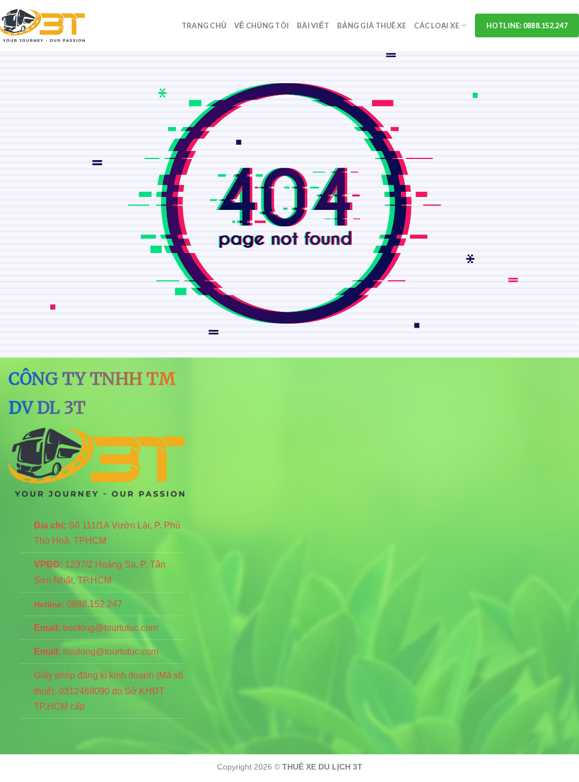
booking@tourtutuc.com (110, 628)
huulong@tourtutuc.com (110, 651)
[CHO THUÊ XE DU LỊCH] (42, 25)
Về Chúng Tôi (261, 25)
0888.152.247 (94, 604)
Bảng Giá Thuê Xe (371, 25)
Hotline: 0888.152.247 (527, 25)
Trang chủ (204, 25)
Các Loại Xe (436, 25)
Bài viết (313, 25)
